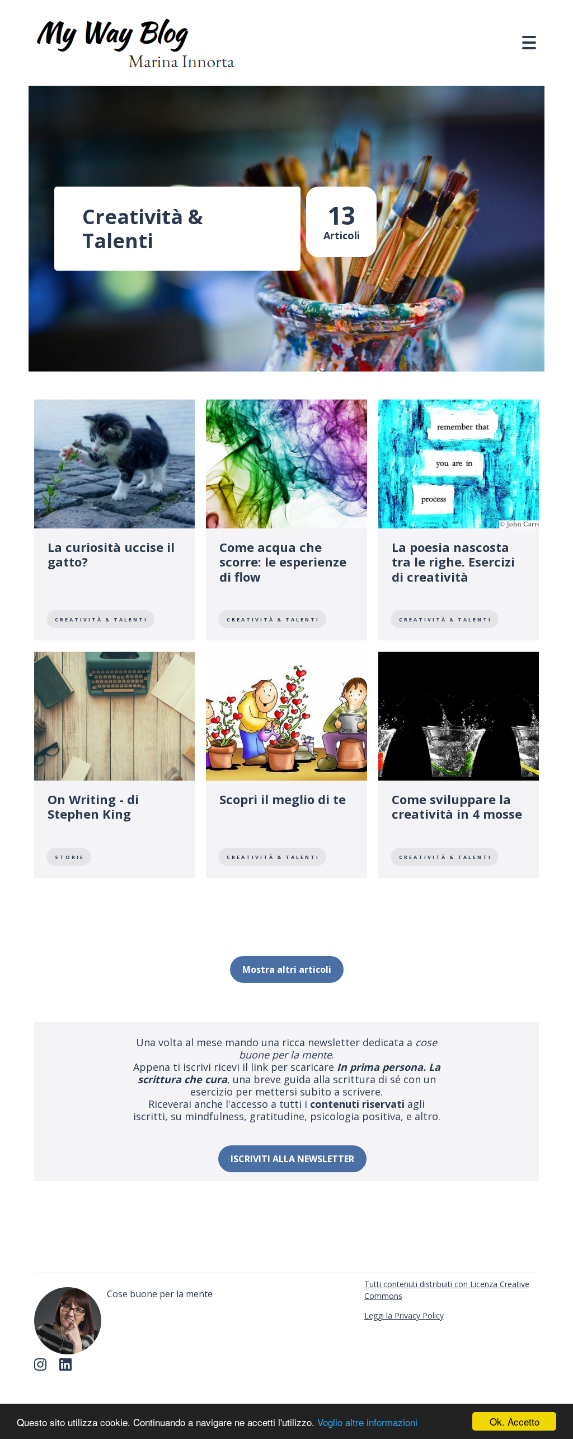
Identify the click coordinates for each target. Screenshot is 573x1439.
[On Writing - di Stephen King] (114, 765)
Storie (69, 857)
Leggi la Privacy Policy (404, 1315)
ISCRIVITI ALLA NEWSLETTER (292, 1159)
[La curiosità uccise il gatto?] (114, 520)
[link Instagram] (43, 1367)
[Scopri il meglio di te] (286, 765)
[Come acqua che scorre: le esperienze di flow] (286, 520)
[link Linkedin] (68, 1367)
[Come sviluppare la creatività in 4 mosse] (458, 765)
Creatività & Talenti (101, 619)
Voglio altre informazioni (367, 1422)
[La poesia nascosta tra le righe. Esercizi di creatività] (458, 520)
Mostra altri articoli (286, 969)
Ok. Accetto (514, 1421)
